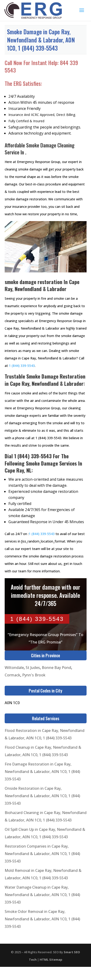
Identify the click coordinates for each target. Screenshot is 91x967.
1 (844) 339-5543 (22, 365)
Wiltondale (14, 667)
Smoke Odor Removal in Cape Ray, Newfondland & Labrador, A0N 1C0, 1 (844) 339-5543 (42, 919)
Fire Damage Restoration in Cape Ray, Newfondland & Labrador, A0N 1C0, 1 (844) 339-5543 (42, 772)
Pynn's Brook (34, 675)
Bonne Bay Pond (56, 667)
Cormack (12, 675)
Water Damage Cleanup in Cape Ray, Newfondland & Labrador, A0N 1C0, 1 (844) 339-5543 (42, 895)
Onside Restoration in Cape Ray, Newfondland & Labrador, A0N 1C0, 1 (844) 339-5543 (42, 796)
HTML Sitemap (51, 959)
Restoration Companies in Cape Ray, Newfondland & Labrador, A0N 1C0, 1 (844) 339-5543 (42, 854)
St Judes (33, 667)
